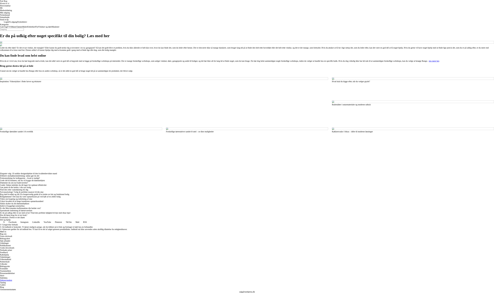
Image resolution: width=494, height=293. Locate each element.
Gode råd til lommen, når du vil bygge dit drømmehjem (22, 180)
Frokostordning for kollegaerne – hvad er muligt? (20, 178)
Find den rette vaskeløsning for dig (14, 190)
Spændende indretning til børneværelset (16, 210)
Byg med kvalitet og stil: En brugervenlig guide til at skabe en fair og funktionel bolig (34, 194)
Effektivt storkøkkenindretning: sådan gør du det (19, 176)
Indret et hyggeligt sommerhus (12, 206)
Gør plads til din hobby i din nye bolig (15, 187)
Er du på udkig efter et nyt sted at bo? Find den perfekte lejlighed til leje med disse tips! (35, 213)
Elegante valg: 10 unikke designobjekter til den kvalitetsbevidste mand (28, 173)
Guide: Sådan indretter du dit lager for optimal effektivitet (23, 185)
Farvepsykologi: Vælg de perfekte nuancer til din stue (21, 192)
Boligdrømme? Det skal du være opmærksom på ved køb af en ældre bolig (30, 197)
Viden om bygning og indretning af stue (16, 199)
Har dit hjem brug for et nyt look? (13, 215)
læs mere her (434, 61)
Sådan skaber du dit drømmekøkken (14, 203)
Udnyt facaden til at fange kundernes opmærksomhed (21, 201)
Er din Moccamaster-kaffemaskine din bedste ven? (20, 208)
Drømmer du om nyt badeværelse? (14, 183)
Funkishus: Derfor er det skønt (12, 217)
